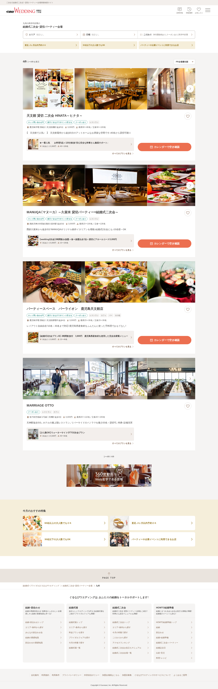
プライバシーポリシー (71, 675)
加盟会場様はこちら (110, 675)
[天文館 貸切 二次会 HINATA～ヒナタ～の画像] (109, 88)
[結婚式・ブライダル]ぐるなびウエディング (41, 586)
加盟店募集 (127, 675)
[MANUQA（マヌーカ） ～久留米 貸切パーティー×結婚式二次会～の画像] (109, 185)
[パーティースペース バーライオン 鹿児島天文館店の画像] (109, 282)
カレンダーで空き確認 (167, 147)
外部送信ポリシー (91, 675)
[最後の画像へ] (190, 89)
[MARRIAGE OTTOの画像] (109, 378)
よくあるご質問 (180, 675)
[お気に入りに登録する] (187, 116)
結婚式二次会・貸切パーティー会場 (77, 586)
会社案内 (35, 675)
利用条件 (56, 675)
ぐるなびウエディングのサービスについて (152, 675)
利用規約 (45, 675)
